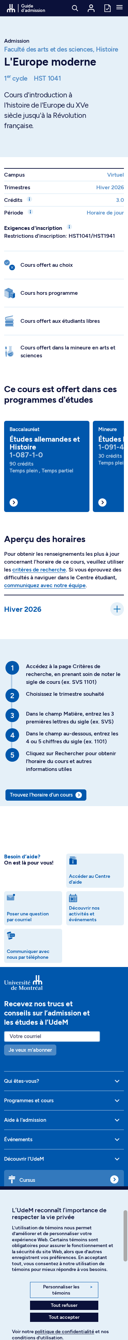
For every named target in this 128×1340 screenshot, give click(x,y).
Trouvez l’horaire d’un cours (41, 795)
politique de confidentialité (64, 1332)
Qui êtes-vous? (21, 1081)
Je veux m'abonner (30, 1050)
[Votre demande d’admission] (107, 8)
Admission (16, 41)
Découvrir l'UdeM (24, 1159)
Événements (18, 1139)
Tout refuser (64, 1305)
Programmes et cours (29, 1100)
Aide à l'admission (25, 1120)
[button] (119, 7)
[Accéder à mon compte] (91, 8)
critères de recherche (39, 569)
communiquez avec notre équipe (45, 585)
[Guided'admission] (64, 982)
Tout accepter (64, 1317)
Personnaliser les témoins (68, 1290)
